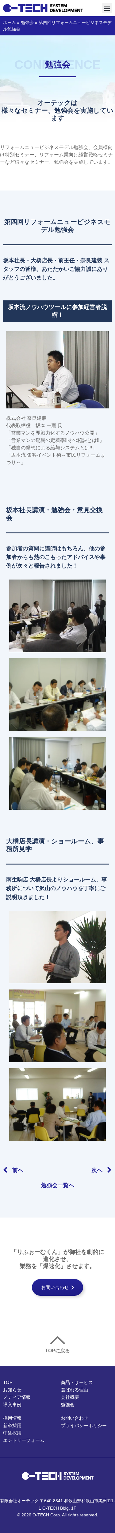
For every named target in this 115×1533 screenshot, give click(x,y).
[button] (107, 8)
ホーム (9, 22)
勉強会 (27, 22)
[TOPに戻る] (57, 1340)
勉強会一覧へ (57, 1185)
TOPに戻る (57, 1350)
